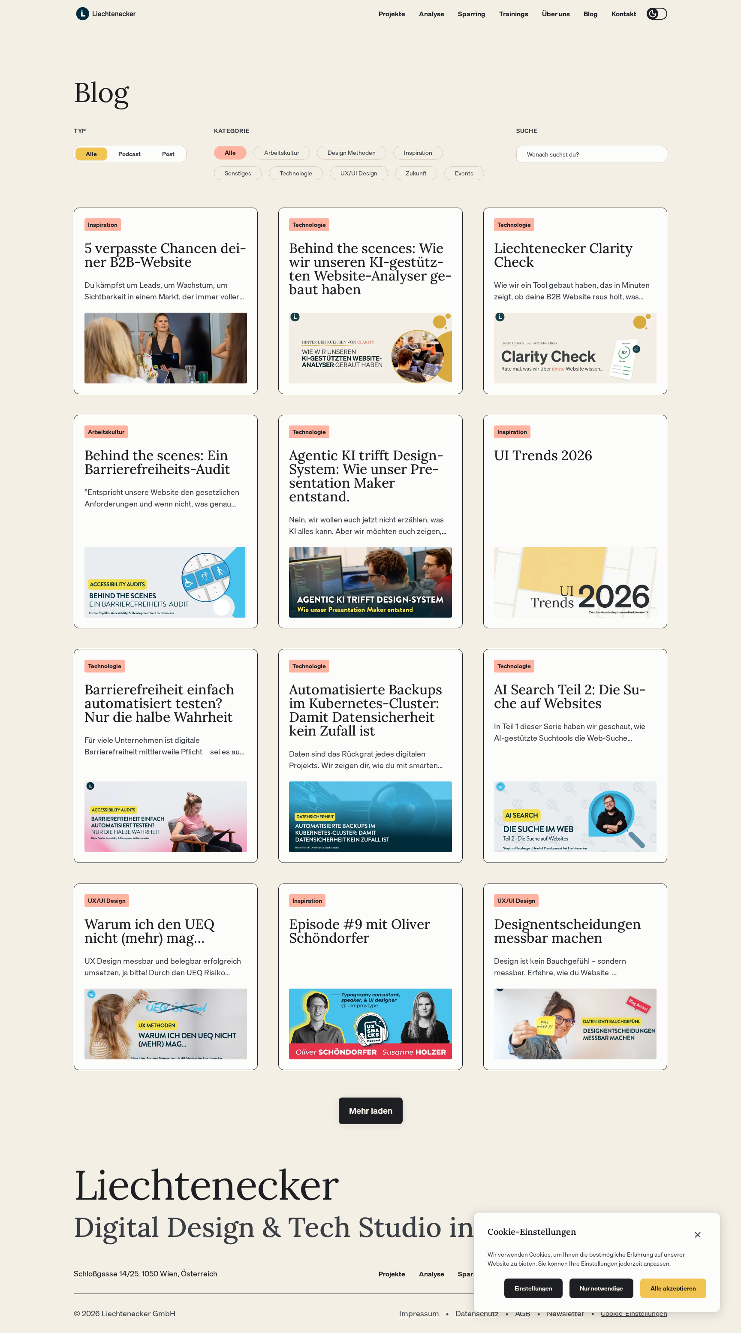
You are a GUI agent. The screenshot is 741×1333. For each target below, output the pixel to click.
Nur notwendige (601, 1288)
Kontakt (623, 13)
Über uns (556, 13)
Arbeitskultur (281, 152)
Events (464, 173)
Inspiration (418, 152)
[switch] (657, 14)
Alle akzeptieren (673, 1288)
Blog (591, 13)
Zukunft (416, 173)
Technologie (296, 173)
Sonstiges (238, 173)
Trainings (513, 13)
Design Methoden (352, 152)
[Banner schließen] (697, 1234)
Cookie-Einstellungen (634, 1313)
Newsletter (565, 1313)
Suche (526, 131)
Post (168, 154)
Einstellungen (533, 1288)
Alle (91, 154)
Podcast (129, 154)
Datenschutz (477, 1313)
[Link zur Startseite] (106, 13)
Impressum (419, 1313)
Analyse (431, 13)
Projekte (392, 13)
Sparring (471, 13)
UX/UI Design (358, 173)
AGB (522, 1313)
